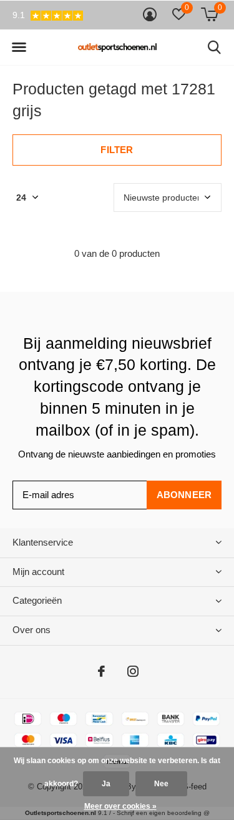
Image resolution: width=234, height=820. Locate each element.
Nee (161, 783)
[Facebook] (101, 671)
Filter (116, 149)
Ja (106, 783)
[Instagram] (133, 671)
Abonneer (184, 494)
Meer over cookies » (120, 806)
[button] (18, 47)
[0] (209, 14)
